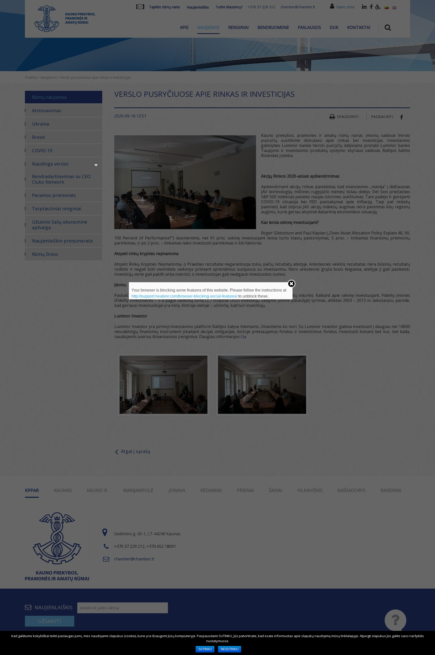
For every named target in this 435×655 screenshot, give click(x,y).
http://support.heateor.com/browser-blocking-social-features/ (184, 296)
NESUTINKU (229, 649)
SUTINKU (205, 649)
